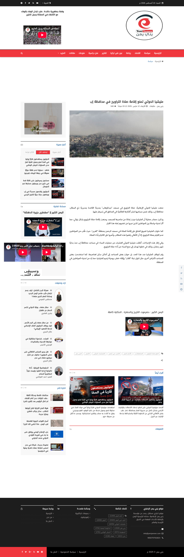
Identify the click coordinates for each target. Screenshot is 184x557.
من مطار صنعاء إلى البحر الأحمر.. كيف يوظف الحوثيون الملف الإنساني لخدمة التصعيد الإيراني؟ (38, 325)
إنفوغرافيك (85, 517)
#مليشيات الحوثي (99, 353)
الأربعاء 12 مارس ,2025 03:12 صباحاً (131, 106)
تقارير (104, 53)
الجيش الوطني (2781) (103, 532)
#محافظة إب (139, 353)
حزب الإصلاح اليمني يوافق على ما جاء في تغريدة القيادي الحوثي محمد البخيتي (36, 435)
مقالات (72, 53)
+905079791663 (154, 537)
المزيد (62, 53)
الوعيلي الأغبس (46, 344)
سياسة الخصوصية (68, 552)
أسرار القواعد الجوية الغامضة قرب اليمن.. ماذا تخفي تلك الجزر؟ (35, 422)
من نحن (49, 517)
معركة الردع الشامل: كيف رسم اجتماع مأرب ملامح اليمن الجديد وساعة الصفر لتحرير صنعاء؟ (38, 293)
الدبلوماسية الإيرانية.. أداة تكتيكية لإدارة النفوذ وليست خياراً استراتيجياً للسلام (39, 371)
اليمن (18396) (101, 520)
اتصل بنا (49, 521)
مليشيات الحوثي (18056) (117, 524)
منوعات (82, 53)
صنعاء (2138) (109, 536)
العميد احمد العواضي (44, 376)
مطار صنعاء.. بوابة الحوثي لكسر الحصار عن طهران (38, 309)
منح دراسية (93, 53)
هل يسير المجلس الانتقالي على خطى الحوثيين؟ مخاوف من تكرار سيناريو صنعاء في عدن (38, 355)
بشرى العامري (46, 313)
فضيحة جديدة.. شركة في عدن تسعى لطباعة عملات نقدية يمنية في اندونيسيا (35, 448)
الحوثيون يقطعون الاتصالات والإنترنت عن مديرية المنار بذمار (142, 401)
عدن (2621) (122, 536)
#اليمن (87, 353)
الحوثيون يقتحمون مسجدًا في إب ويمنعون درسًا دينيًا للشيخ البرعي (36, 193)
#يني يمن (78, 353)
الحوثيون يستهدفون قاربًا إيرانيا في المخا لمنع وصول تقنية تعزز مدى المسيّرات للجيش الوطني (93, 401)
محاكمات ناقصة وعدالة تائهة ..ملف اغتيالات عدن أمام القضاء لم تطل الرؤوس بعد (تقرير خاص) (35, 398)
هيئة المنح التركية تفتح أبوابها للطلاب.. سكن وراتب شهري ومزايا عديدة (36, 411)
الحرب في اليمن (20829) (118, 520)
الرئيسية (157, 53)
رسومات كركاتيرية (82, 513)
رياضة (128, 53)
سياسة (147, 53)
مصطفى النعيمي (45, 299)
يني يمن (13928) (120, 528)
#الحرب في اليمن (114, 353)
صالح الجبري (47, 331)
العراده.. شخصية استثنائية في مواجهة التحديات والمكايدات (39, 340)
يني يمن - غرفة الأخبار (153, 397)
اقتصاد (137, 53)
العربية (46, 3)
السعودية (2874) (120, 532)
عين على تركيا (116, 53)
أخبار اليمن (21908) (116, 516)
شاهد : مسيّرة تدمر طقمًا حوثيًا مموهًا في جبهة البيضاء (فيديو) (36, 171)
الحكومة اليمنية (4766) (103, 528)
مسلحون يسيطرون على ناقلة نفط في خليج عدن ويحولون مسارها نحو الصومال (35, 183)
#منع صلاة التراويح (153, 353)
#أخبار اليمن (127, 353)
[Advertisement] (92, 80)
